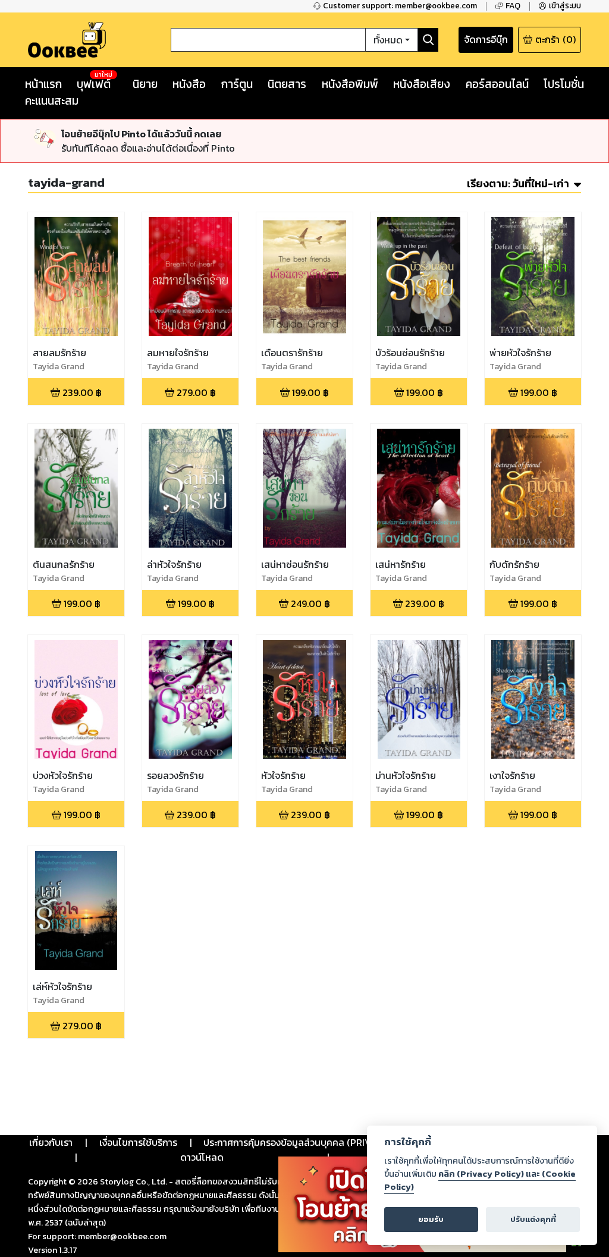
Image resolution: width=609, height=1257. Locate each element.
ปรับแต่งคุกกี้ (533, 1219)
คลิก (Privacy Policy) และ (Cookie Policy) (480, 1180)
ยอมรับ (431, 1219)
